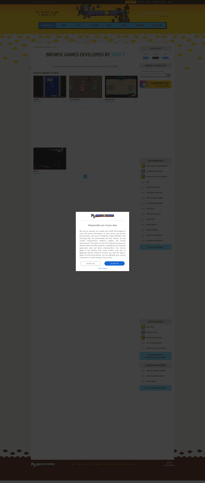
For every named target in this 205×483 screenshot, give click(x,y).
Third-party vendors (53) (99, 243)
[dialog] (102, 241)
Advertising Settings (93, 255)
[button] (102, 268)
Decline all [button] (90, 263)
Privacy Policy (107, 257)
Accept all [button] (114, 263)
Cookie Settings (95, 257)
